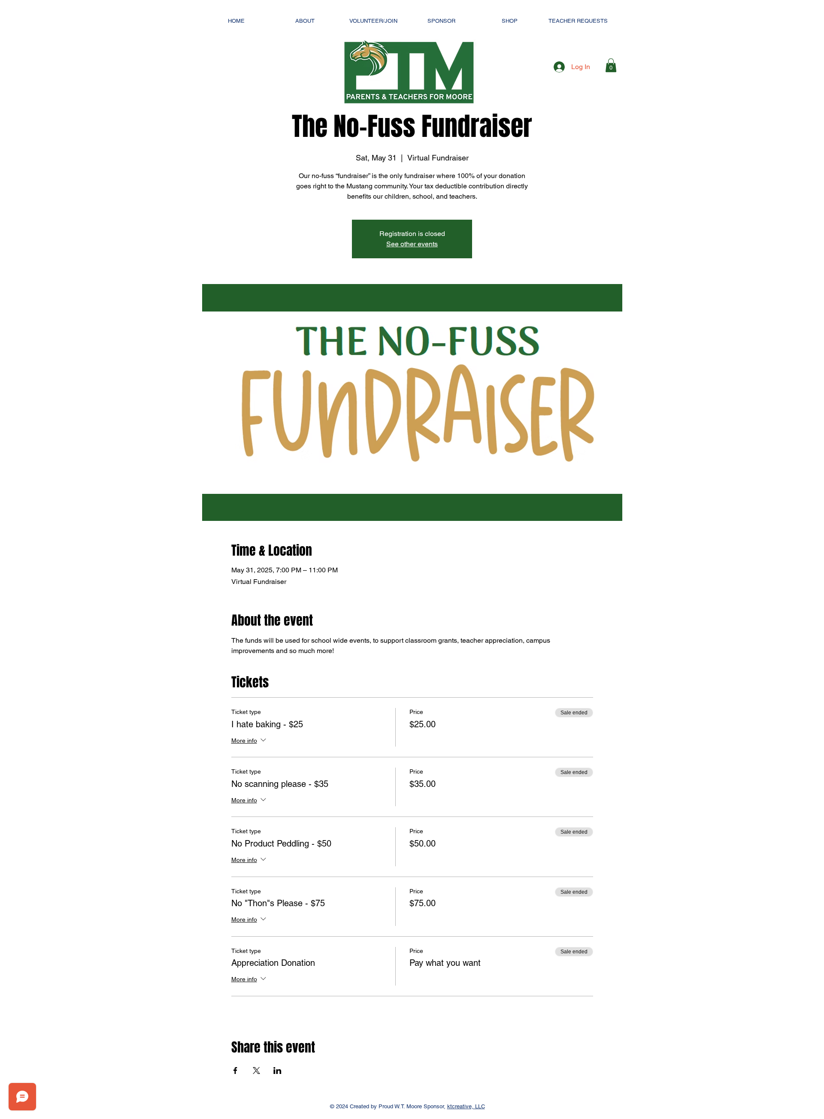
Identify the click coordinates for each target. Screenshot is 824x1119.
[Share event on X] (256, 1070)
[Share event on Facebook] (235, 1070)
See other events (412, 244)
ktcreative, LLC (466, 1106)
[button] (611, 65)
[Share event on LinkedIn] (277, 1070)
